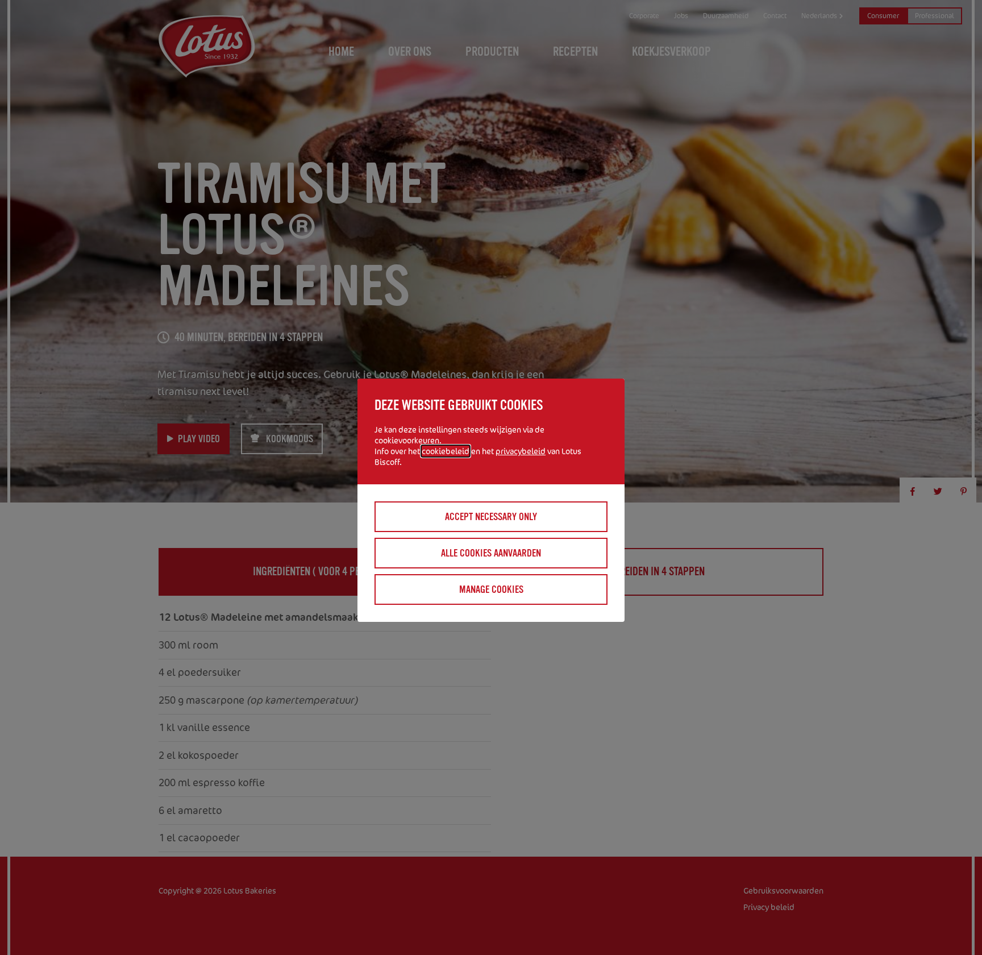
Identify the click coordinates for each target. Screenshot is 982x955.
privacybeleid (521, 451)
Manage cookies (491, 589)
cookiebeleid (445, 451)
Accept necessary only (491, 516)
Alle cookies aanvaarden (491, 553)
